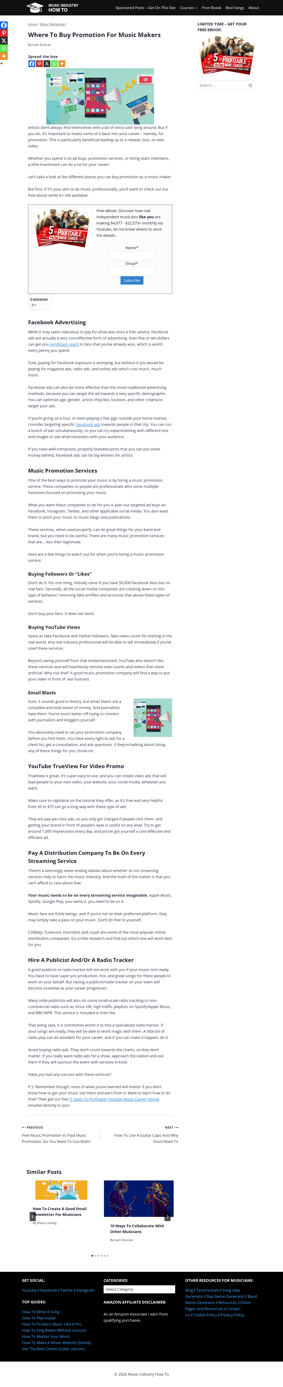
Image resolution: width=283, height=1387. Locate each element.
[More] (62, 63)
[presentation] (61, 1190)
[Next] (167, 1216)
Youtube (29, 1290)
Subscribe (132, 280)
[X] (47, 63)
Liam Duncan (41, 45)
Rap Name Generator (225, 1296)
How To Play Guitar (39, 1318)
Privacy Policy (232, 1314)
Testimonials (207, 1290)
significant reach (64, 344)
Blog (189, 1290)
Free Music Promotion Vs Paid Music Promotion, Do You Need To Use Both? (56, 1134)
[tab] (92, 1256)
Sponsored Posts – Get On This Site (146, 7)
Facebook (48, 1290)
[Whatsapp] (54, 63)
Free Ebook (211, 7)
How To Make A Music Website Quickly (56, 1342)
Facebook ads (88, 424)
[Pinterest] (39, 63)
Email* (132, 263)
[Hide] (1, 63)
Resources (228, 1302)
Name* (132, 247)
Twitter (66, 1290)
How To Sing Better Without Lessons (54, 1330)
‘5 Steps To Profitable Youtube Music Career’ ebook (114, 1099)
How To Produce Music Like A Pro (52, 1324)
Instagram (85, 1290)
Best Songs (235, 7)
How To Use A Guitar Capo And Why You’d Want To (146, 1134)
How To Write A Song (40, 1311)
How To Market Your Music (46, 1336)
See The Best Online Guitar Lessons (53, 1348)
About (254, 7)
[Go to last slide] (33, 1216)
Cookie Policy (205, 1314)
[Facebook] (31, 63)
